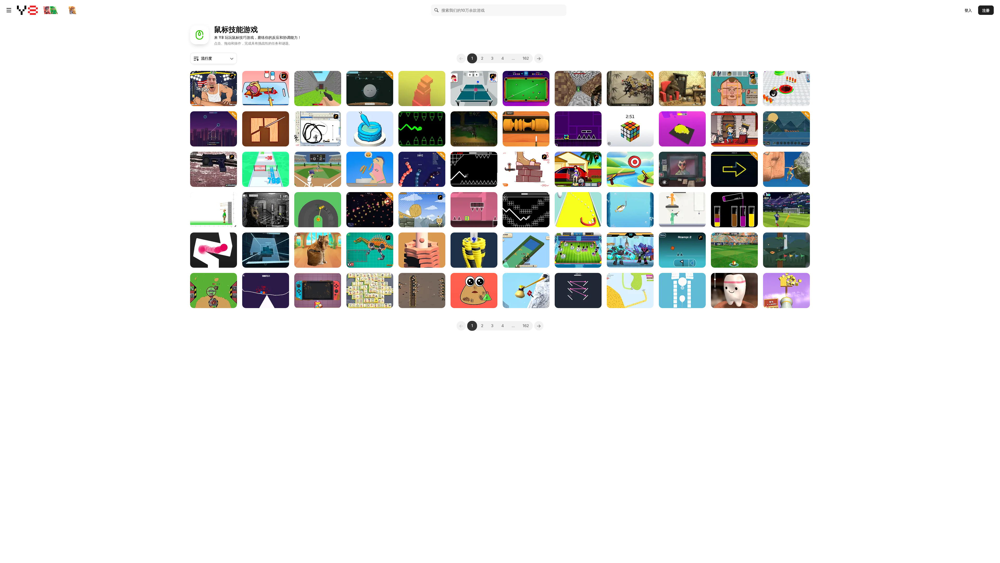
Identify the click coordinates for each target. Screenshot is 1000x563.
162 (526, 58)
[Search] (436, 10)
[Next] (538, 58)
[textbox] (213, 58)
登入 (968, 10)
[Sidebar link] (9, 10)
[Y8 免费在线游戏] (27, 10)
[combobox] (213, 58)
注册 (986, 10)
